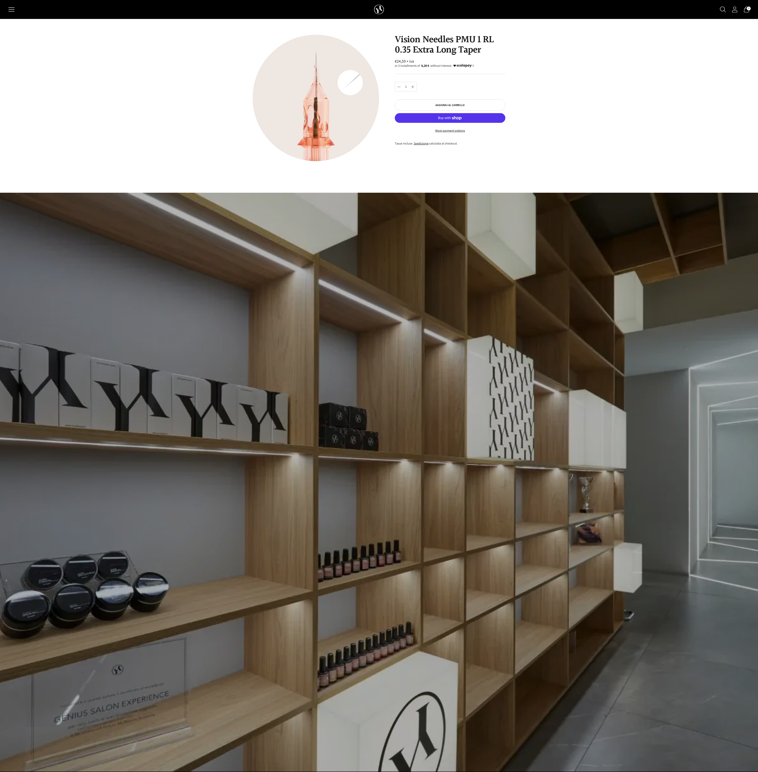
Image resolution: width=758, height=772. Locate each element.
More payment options (450, 131)
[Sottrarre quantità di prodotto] (413, 87)
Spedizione (421, 143)
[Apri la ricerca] (722, 9)
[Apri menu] (11, 9)
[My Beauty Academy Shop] (379, 9)
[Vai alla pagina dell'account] (734, 9)
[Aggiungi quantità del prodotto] (399, 87)
